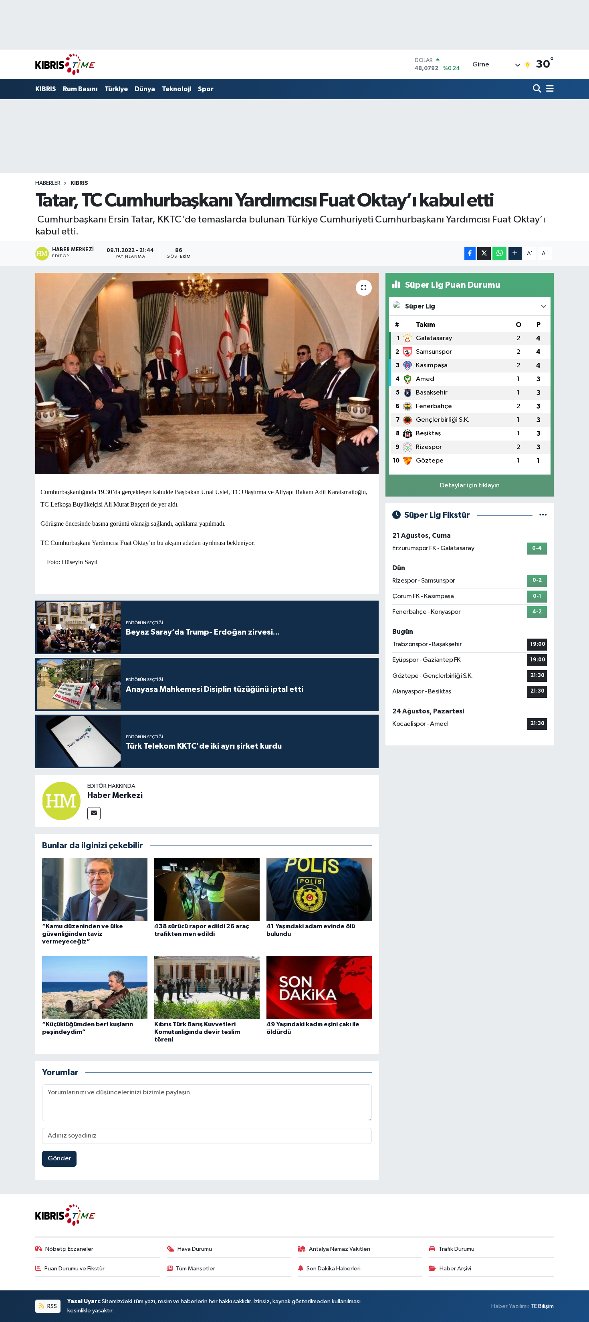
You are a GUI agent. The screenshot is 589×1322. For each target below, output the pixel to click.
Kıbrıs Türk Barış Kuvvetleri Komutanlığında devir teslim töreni (197, 1032)
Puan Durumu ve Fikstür (74, 1269)
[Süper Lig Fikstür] (543, 515)
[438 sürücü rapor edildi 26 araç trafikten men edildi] (207, 889)
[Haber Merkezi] (61, 800)
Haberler (48, 183)
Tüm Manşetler (195, 1269)
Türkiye (116, 89)
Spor (206, 89)
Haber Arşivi (455, 1269)
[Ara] (538, 89)
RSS (51, 1306)
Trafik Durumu (456, 1249)
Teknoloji (176, 89)
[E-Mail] (94, 813)
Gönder (59, 1158)
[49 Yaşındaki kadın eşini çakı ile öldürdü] (319, 987)
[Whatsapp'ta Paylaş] (499, 253)
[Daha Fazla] (515, 253)
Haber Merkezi (115, 795)
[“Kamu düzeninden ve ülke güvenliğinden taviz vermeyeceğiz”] (94, 889)
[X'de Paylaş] (484, 253)
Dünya (145, 89)
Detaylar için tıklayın (470, 485)
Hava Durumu (195, 1249)
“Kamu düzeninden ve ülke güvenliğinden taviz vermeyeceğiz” (82, 934)
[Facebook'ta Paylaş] (470, 253)
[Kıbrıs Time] (65, 64)
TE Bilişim (542, 1306)
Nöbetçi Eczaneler (69, 1249)
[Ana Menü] (548, 89)
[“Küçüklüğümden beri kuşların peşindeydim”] (94, 987)
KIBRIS (45, 89)
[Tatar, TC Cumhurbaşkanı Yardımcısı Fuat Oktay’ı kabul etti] (207, 373)
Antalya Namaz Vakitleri (339, 1249)
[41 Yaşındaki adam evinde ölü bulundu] (319, 889)
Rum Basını (80, 89)
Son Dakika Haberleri (334, 1269)
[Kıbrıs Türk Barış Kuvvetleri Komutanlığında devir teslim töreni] (207, 987)
